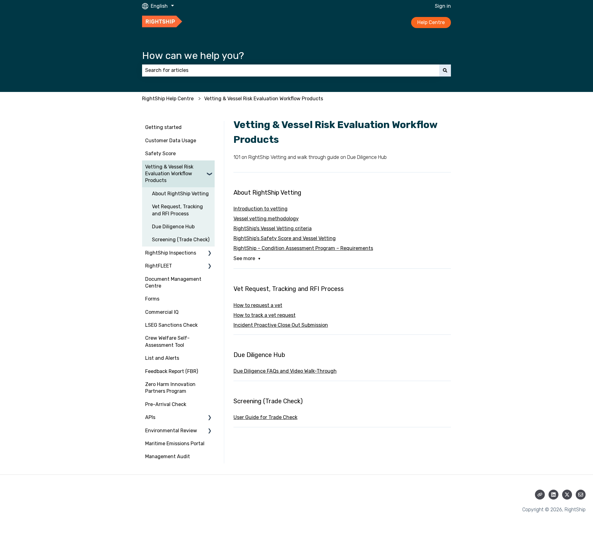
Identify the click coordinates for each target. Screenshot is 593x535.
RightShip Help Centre (168, 99)
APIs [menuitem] (150, 417)
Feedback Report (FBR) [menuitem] (171, 371)
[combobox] (290, 70)
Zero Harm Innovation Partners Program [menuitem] (170, 387)
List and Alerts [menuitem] (162, 358)
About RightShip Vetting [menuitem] (180, 194)
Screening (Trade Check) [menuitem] (180, 240)
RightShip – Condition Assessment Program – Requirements (303, 248)
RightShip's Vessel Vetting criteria (272, 228)
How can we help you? (193, 55)
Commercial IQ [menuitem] (162, 312)
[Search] (445, 70)
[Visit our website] (540, 495)
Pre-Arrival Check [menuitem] (165, 404)
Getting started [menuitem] (163, 127)
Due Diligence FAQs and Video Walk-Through (285, 371)
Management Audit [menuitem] (167, 456)
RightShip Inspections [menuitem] (170, 253)
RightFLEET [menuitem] (158, 266)
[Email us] (581, 495)
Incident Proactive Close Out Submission (280, 325)
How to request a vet (257, 305)
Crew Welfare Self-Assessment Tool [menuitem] (167, 341)
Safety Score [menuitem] (160, 153)
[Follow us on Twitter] (567, 495)
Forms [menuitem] (152, 299)
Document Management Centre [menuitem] (173, 282)
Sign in (443, 6)
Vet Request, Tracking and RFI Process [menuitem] (177, 210)
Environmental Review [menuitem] (171, 430)
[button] (210, 167)
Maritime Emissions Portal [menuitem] (174, 443)
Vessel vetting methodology (266, 219)
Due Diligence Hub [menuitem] (173, 227)
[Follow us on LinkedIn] (553, 495)
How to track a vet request (264, 315)
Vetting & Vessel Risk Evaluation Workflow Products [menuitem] (169, 174)
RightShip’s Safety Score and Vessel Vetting (284, 238)
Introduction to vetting (260, 209)
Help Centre (431, 22)
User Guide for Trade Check (265, 417)
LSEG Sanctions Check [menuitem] (171, 325)
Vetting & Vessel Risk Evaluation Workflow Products (263, 99)
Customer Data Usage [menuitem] (170, 140)
